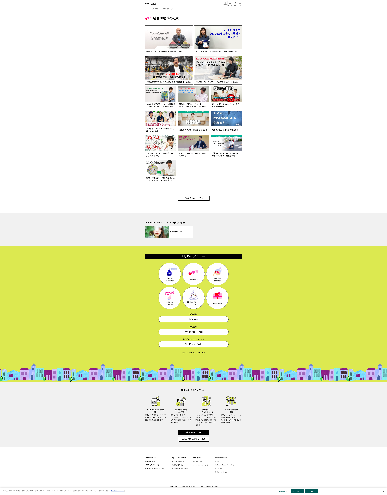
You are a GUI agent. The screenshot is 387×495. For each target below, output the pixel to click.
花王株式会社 (173, 486)
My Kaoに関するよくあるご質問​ (193, 352)
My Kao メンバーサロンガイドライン (156, 468)
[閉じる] (384, 491)
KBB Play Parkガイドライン (153, 465)
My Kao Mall (218, 468)
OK (312, 491)
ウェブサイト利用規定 (189, 486)
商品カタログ (193, 319)
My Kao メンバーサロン (222, 472)
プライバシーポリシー (117, 491)
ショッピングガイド (178, 461)
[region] (193, 491)
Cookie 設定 (283, 491)
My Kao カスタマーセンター (201, 465)
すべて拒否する (297, 491)
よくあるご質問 (197, 461)
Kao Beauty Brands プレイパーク (224, 465)
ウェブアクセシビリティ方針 (208, 486)
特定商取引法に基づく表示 (180, 468)
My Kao (217, 461)
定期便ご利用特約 (177, 465)
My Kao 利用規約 (150, 461)
